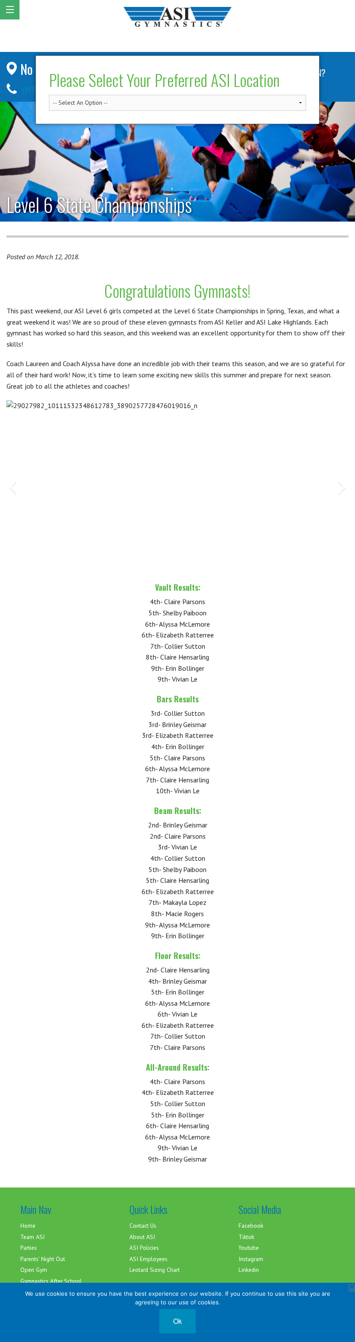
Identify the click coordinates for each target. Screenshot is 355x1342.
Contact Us (142, 1225)
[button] (13, 487)
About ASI (142, 1237)
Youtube (249, 1248)
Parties (28, 1248)
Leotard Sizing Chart (154, 1270)
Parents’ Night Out (42, 1259)
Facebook (251, 1225)
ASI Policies (144, 1248)
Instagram (251, 1259)
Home (28, 1225)
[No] (352, 1287)
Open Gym (33, 1270)
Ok (177, 1321)
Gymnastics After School (51, 1281)
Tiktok (246, 1237)
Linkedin (249, 1270)
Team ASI (32, 1237)
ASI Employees (148, 1259)
